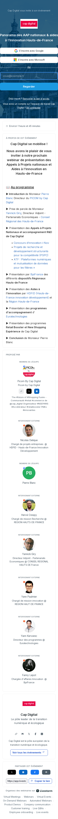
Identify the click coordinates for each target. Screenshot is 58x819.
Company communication (37, 804)
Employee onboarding (21, 812)
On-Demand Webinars (15, 800)
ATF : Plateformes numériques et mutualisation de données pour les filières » (32, 263)
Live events (42, 812)
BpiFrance (36, 274)
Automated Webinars (41, 800)
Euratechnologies (16, 316)
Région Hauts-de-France (24, 301)
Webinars (29, 796)
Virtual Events (44, 796)
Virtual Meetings (12, 796)
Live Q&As (38, 808)
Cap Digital (29, 715)
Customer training (20, 808)
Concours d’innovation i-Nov (31, 242)
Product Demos (12, 804)
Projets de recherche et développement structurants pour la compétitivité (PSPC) (31, 251)
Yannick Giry (13, 213)
